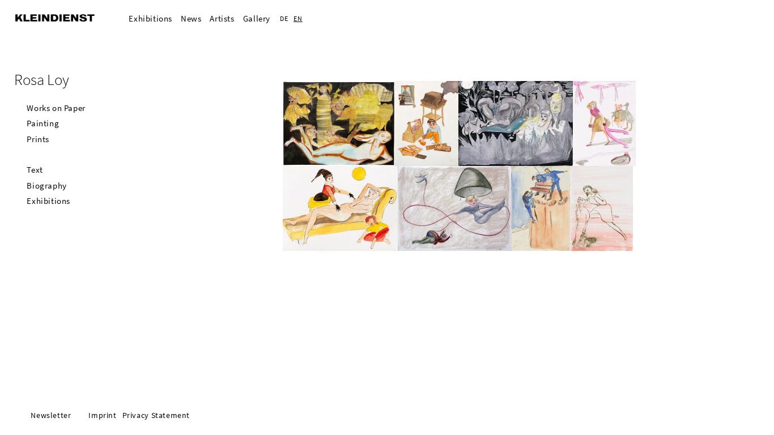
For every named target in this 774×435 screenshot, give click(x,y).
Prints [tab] (38, 139)
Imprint (102, 415)
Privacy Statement (156, 415)
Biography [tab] (46, 185)
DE (284, 18)
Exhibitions (150, 18)
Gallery (256, 18)
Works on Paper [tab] (56, 108)
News (191, 18)
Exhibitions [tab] (48, 200)
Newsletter (51, 415)
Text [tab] (34, 169)
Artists (222, 18)
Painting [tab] (43, 123)
